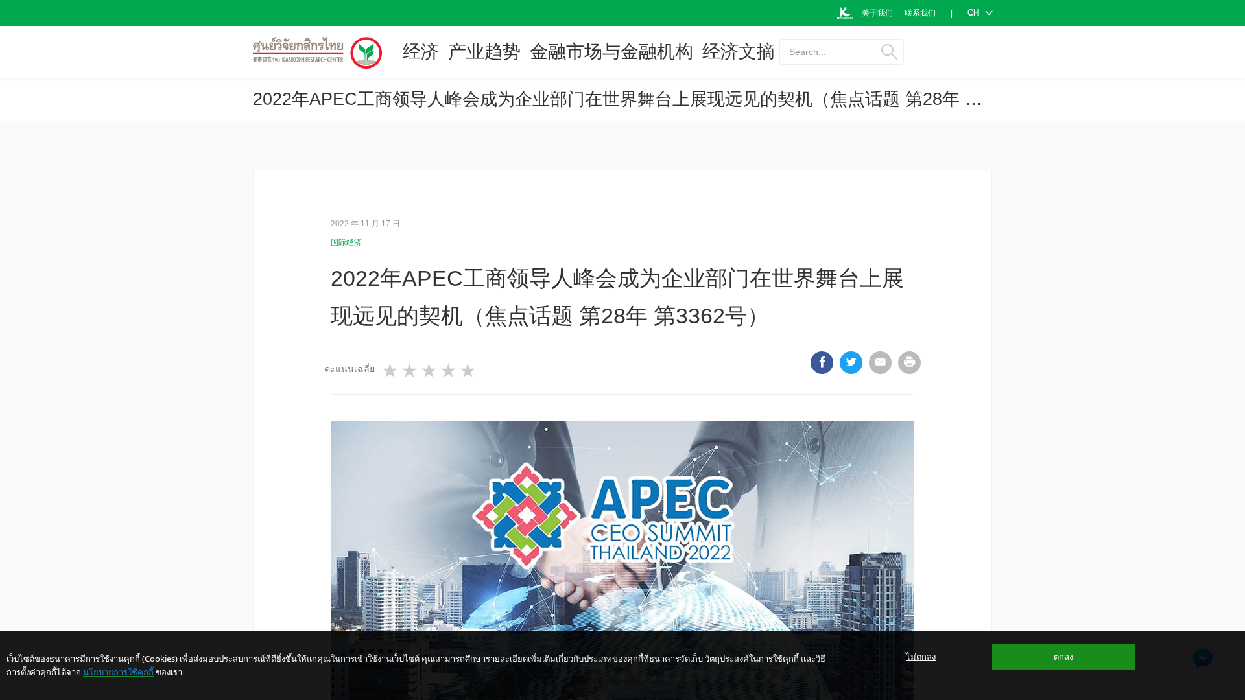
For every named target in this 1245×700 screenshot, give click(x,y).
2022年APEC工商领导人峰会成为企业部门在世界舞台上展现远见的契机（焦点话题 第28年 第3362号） (654, 99)
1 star (391, 370)
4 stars (449, 370)
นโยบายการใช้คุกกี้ (118, 672)
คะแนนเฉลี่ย (349, 369)
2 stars (410, 370)
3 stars (430, 370)
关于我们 (877, 13)
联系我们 (920, 13)
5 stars (469, 370)
